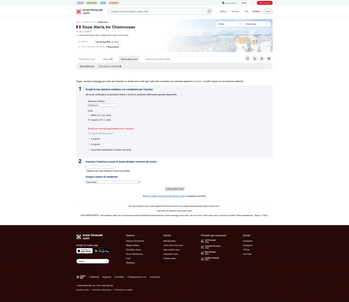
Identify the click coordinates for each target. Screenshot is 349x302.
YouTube (247, 254)
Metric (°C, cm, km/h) (101, 115)
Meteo (223, 11)
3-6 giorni (95, 138)
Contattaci (119, 276)
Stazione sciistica (96, 101)
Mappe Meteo (132, 245)
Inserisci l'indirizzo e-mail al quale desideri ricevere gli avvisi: (121, 161)
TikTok (246, 249)
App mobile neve (171, 249)
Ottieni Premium (265, 3)
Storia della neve (129, 59)
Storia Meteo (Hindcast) (108, 66)
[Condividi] (262, 58)
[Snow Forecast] (88, 11)
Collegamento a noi (136, 276)
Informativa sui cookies (123, 289)
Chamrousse (102, 22)
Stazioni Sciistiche (135, 240)
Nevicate (235, 11)
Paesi (78, 22)
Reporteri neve (170, 254)
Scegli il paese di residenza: (102, 176)
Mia (256, 11)
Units (90, 110)
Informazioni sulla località (157, 59)
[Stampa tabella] (269, 58)
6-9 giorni (95, 144)
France (89, 22)
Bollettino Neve (133, 249)
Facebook (247, 240)
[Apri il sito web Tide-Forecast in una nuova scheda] (103, 3)
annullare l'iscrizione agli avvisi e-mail (166, 196)
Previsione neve (87, 59)
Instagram (247, 245)
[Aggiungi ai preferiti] (248, 58)
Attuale (106, 59)
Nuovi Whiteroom (134, 254)
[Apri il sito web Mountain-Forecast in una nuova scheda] (92, 3)
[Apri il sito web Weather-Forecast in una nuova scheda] (114, 3)
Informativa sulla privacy (101, 289)
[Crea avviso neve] (255, 58)
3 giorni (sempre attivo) (102, 133)
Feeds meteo (169, 258)
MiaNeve (130, 262)
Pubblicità (94, 276)
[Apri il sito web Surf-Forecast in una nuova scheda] (80, 3)
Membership (169, 240)
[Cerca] (209, 11)
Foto (247, 11)
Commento (155, 276)
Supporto (106, 276)
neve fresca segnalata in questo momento (111, 149)
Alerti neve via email (173, 245)
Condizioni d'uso (82, 289)
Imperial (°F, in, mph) (101, 119)
